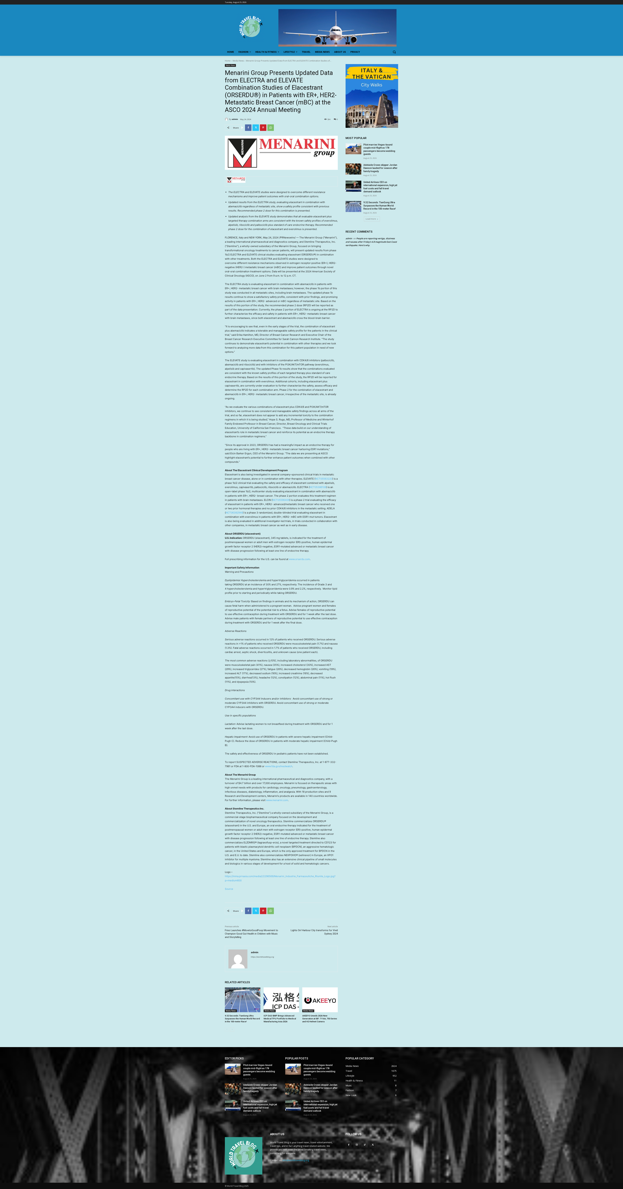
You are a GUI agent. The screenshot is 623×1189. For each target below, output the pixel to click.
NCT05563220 (323, 478)
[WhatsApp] (270, 127)
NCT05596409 (280, 499)
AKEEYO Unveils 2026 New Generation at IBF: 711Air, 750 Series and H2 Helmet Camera (319, 1018)
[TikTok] (364, 1144)
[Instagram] (357, 1144)
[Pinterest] (263, 127)
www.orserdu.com (299, 559)
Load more (371, 218)
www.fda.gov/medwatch (278, 766)
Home (228, 60)
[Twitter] (255, 127)
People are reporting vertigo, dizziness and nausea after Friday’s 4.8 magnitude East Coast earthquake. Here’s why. (371, 242)
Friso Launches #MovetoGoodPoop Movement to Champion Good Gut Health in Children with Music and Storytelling (251, 934)
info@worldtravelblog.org (296, 1160)
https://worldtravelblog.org (262, 957)
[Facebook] (248, 127)
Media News (238, 60)
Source (229, 888)
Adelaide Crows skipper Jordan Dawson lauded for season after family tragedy (380, 168)
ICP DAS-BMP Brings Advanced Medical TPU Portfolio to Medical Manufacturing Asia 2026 (280, 1018)
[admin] (227, 119)
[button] (394, 52)
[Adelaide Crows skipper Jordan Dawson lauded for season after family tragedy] (353, 169)
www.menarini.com (277, 800)
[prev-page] (227, 1029)
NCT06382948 (234, 512)
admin (235, 119)
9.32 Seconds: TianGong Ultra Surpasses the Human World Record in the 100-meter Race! (242, 1018)
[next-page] (232, 1029)
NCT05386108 (318, 487)
